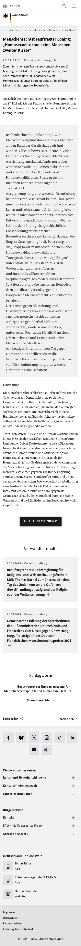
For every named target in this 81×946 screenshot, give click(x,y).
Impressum (9, 912)
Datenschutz (10, 918)
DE (5, 6)
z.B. (33, 220)
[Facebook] (9, 737)
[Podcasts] (48, 750)
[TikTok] (60, 737)
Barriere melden (12, 923)
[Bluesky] (22, 737)
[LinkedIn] (73, 737)
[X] (35, 737)
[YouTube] (35, 750)
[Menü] (73, 6)
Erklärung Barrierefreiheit (18, 929)
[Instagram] (48, 737)
